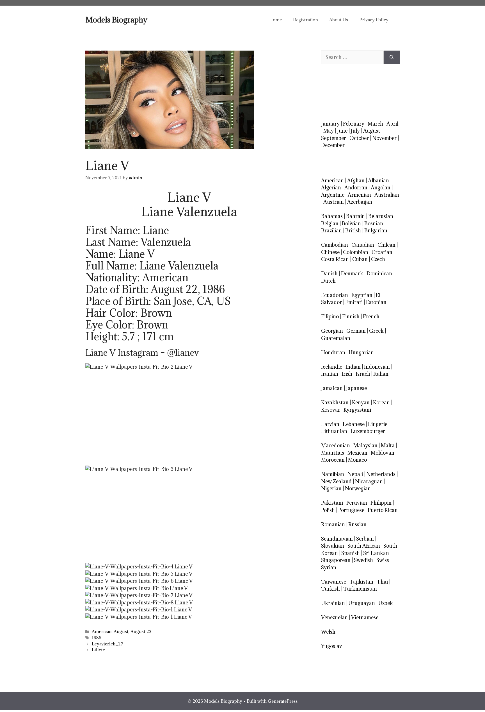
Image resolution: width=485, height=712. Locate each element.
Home (275, 19)
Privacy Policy (373, 19)
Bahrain (355, 216)
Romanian (333, 524)
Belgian (329, 223)
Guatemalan (335, 338)
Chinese (330, 252)
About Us (338, 19)
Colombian (355, 252)
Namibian (332, 474)
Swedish (363, 560)
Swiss (382, 560)
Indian (353, 367)
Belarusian (380, 216)
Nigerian (331, 488)
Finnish (351, 316)
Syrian (328, 567)
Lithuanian (334, 431)
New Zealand (336, 481)
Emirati (354, 302)
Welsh (328, 632)
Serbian (365, 539)
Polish (328, 510)
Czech (378, 259)
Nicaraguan (369, 481)
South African (363, 546)
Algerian (331, 187)
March (375, 124)
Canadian (362, 245)
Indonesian (377, 367)
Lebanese (354, 424)
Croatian (382, 252)
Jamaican (332, 388)
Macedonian (335, 445)
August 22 (141, 631)
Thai (382, 582)
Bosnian (373, 223)
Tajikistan (361, 582)
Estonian (376, 302)
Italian (380, 374)
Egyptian (361, 295)
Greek (376, 331)
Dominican (379, 273)
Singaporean (336, 560)
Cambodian (334, 245)
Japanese (356, 388)
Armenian (359, 195)
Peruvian (356, 503)
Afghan (356, 180)
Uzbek (385, 603)
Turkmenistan (360, 589)
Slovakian (332, 546)
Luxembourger (368, 431)
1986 (96, 637)
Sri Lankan (376, 553)
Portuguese (351, 510)
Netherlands (380, 474)
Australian (386, 195)
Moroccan (333, 460)
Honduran (333, 352)
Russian (357, 524)
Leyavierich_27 (107, 644)
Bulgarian (375, 230)
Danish (329, 273)
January (330, 124)
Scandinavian (337, 539)
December (333, 145)
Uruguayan (361, 603)
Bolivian (351, 223)
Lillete (98, 649)
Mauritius (332, 453)
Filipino (330, 316)
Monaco (357, 460)
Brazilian (331, 230)
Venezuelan (334, 617)
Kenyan (361, 402)
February (353, 124)
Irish (347, 374)
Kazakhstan (335, 402)
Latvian (330, 424)
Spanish (350, 553)
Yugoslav (331, 646)
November (384, 138)
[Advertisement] (189, 417)
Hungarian (361, 352)
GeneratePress (283, 701)
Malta (388, 445)
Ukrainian (333, 603)
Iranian (329, 374)
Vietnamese (364, 617)
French (371, 316)
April (392, 124)
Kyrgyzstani (357, 410)
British (353, 230)
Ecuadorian (334, 295)
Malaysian (365, 445)
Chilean (386, 245)
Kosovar (330, 410)
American (102, 631)
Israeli (363, 374)
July (355, 131)
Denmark (352, 273)
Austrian (333, 202)
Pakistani (332, 503)
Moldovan (382, 453)
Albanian (378, 180)
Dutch (328, 281)
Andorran (355, 187)
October (359, 138)
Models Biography (116, 19)
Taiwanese (333, 582)
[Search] (392, 57)
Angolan (380, 187)
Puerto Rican (383, 510)
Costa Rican (335, 259)
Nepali (355, 474)
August (121, 631)
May (328, 131)
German (356, 331)
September (333, 138)
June (342, 131)
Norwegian (358, 488)
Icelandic (331, 367)
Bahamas (332, 216)
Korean (381, 402)
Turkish (330, 589)
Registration (305, 19)
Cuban (360, 259)
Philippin (381, 503)
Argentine (332, 195)
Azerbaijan (359, 202)
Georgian (332, 331)
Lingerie (377, 424)
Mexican (357, 453)
